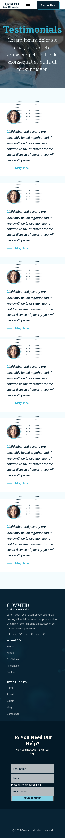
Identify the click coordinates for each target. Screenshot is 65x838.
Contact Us (13, 714)
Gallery (10, 700)
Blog (9, 707)
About (10, 694)
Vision (10, 646)
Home (10, 687)
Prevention (13, 665)
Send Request (33, 798)
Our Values (13, 659)
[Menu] (28, 5)
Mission (11, 652)
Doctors (11, 672)
